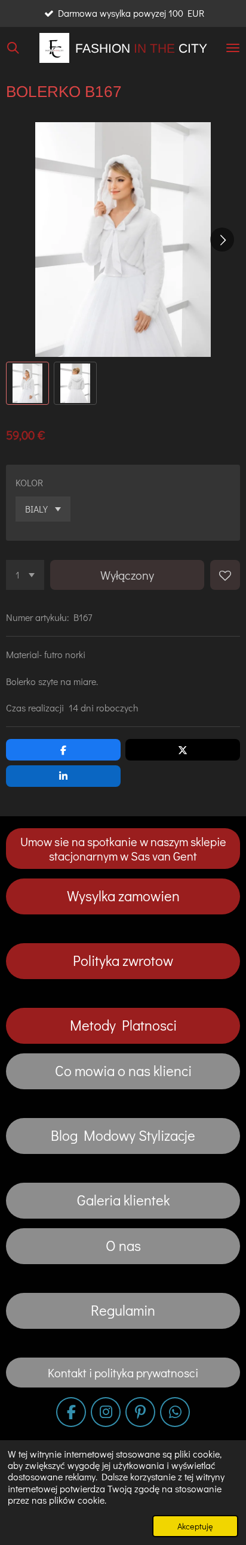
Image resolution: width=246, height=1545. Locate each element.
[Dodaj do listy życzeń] (225, 575)
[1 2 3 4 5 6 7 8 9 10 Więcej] (25, 575)
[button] (27, 383)
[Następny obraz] (222, 240)
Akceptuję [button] (195, 1526)
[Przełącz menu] (233, 48)
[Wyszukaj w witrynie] (13, 48)
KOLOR (29, 482)
